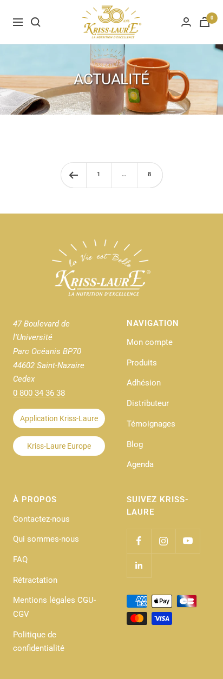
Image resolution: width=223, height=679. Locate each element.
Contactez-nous (41, 519)
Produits (142, 363)
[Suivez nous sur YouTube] (187, 541)
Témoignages (151, 424)
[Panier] (204, 22)
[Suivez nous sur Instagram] (163, 541)
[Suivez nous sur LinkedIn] (139, 565)
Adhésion (144, 383)
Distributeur (148, 403)
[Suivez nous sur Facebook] (139, 541)
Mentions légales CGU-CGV (54, 607)
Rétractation (35, 580)
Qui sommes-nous (46, 539)
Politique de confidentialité (38, 642)
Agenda (140, 464)
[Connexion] (186, 21)
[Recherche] (36, 22)
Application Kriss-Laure (59, 418)
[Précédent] (73, 175)
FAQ (20, 559)
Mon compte (150, 342)
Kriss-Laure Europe (59, 446)
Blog (135, 444)
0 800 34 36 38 (39, 393)
